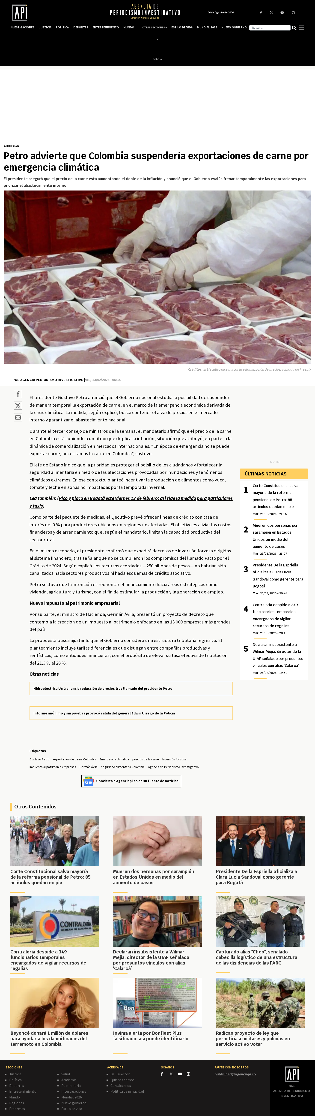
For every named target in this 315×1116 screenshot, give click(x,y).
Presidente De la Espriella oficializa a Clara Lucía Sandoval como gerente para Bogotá (278, 579)
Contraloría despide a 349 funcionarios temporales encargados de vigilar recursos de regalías (275, 618)
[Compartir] (18, 394)
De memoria (71, 1085)
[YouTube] (182, 1074)
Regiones (16, 1103)
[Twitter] (173, 1073)
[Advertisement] (157, 108)
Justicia (15, 1074)
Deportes (16, 1085)
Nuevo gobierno (73, 1103)
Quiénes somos (122, 1079)
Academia (69, 1079)
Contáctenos (120, 1085)
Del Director (120, 1074)
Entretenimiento (22, 1091)
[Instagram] (191, 1074)
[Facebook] (165, 1074)
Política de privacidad (127, 1091)
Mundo (14, 1097)
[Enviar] (18, 418)
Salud (65, 1074)
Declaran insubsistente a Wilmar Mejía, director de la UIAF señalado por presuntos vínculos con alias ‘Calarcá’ (278, 658)
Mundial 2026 (71, 1097)
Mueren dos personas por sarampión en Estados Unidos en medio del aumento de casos (275, 539)
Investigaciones (73, 1091)
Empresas (11, 145)
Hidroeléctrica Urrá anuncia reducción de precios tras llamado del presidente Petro (102, 688)
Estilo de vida (71, 1108)
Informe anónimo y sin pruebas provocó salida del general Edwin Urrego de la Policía (104, 713)
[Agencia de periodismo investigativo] (55, 13)
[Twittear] (18, 408)
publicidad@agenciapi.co (235, 1074)
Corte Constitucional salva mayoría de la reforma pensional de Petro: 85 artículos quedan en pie (275, 499)
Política (15, 1079)
